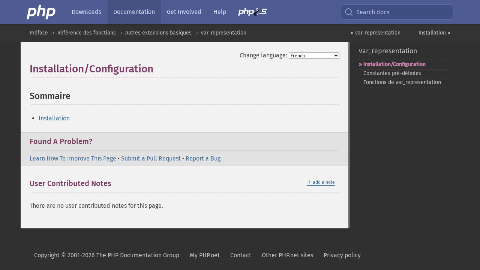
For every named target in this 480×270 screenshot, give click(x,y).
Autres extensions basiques (158, 33)
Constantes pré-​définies (392, 73)
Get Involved (184, 11)
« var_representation (375, 33)
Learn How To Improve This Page (73, 158)
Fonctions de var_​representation (402, 82)
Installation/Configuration (394, 64)
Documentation (134, 11)
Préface (39, 33)
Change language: (263, 55)
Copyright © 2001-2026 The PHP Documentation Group (106, 255)
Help (219, 11)
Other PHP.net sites (287, 255)
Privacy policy (342, 255)
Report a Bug (203, 158)
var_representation (223, 33)
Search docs (372, 12)
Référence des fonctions (86, 33)
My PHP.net (205, 255)
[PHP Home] (42, 12)
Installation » (434, 33)
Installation (54, 118)
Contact (240, 255)
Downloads (86, 11)
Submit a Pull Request (151, 158)
